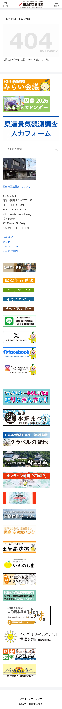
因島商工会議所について (17, 186)
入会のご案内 (10, 251)
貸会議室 (8, 237)
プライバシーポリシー (31, 698)
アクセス (8, 241)
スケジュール (10, 246)
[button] (56, 149)
